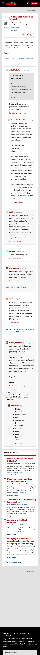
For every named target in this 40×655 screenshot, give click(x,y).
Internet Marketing (27, 484)
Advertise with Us (31, 10)
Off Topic (32, 463)
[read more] (18, 472)
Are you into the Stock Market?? (17, 521)
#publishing (29, 58)
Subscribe (13, 30)
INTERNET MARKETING (11, 27)
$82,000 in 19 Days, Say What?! (16, 287)
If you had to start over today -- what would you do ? (21, 480)
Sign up (34, 3)
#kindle (6, 58)
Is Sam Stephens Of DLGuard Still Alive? (20, 459)
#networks (20, 58)
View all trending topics (13, 562)
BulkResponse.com (13, 393)
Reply (9, 534)
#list (13, 58)
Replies (10, 475)
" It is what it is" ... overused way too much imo (21, 500)
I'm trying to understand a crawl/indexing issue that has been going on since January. (20, 541)
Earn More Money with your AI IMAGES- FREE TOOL (20, 330)
